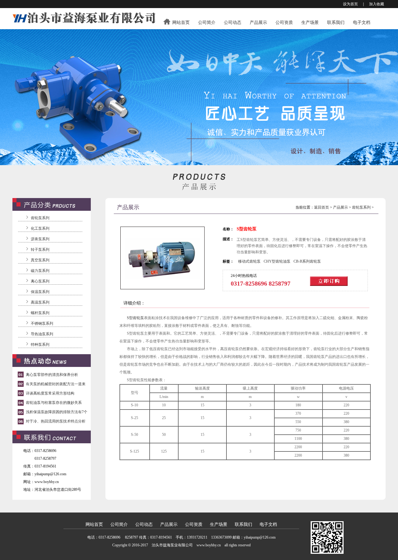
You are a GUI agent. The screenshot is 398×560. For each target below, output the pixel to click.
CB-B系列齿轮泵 (307, 261)
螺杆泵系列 (40, 313)
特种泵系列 (40, 344)
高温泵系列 (40, 302)
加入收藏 (376, 4)
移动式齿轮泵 (249, 261)
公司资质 (284, 22)
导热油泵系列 (42, 334)
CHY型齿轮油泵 (277, 261)
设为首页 (350, 4)
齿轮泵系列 (40, 218)
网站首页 (181, 22)
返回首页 (321, 207)
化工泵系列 (40, 228)
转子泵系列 (40, 249)
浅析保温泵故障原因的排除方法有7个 (56, 412)
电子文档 (361, 22)
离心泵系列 (40, 281)
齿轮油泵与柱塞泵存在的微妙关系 (54, 402)
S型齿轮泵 (135, 318)
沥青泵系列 (40, 239)
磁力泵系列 (40, 271)
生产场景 (310, 22)
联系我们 (336, 22)
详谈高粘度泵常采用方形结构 (50, 393)
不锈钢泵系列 (42, 323)
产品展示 (258, 22)
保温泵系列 (40, 292)
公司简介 (206, 22)
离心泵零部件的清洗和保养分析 (52, 375)
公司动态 (232, 22)
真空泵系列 (40, 260)
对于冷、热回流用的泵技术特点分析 (56, 421)
